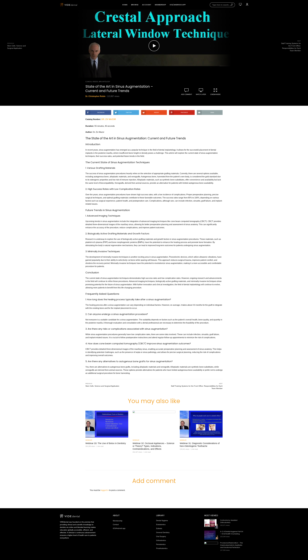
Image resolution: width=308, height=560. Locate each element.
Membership (160, 5)
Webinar (88, 440)
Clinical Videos (91, 81)
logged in (105, 490)
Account (146, 5)
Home (125, 5)
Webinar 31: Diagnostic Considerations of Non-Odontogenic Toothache (200, 444)
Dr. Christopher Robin (95, 96)
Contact (116, 524)
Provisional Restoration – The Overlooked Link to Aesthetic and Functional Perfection (231, 545)
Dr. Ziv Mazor (108, 119)
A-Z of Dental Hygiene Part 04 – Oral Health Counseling (231, 532)
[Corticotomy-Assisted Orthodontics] (211, 523)
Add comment (186, 94)
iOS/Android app (178, 5)
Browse (134, 5)
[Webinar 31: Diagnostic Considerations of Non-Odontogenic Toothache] (201, 424)
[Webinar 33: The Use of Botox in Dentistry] (106, 424)
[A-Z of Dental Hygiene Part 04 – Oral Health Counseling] (211, 535)
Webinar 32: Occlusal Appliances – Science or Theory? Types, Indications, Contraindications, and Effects (153, 446)
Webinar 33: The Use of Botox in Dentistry (105, 443)
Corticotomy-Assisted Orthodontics (228, 521)
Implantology (104, 81)
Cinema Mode (215, 94)
